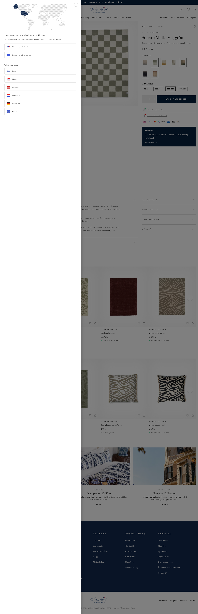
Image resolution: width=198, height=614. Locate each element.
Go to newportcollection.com (22, 47)
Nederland (16, 95)
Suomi (14, 71)
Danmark (15, 87)
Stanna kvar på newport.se (21, 55)
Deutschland (16, 103)
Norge (14, 79)
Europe (14, 111)
